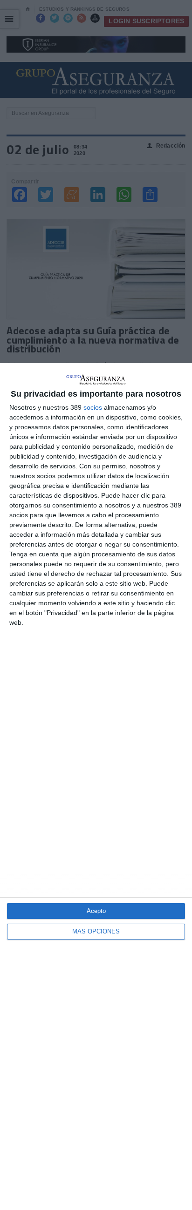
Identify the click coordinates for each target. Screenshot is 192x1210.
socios (92, 407)
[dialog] (96, 786)
